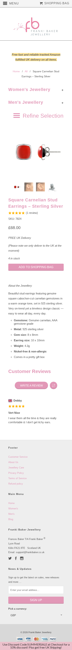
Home (11, 503)
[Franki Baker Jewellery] (36, 24)
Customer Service (18, 456)
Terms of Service (17, 478)
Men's (11, 514)
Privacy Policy (16, 473)
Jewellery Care (16, 467)
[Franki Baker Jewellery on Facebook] (16, 558)
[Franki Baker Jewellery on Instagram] (21, 558)
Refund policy (15, 483)
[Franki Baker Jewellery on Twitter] (10, 558)
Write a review (31, 385)
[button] (53, 385)
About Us (13, 462)
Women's (13, 508)
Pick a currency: (17, 608)
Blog (10, 519)
